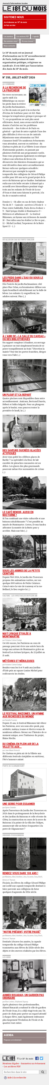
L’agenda (35, 36)
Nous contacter (9, 46)
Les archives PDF (22, 36)
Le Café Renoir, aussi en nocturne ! (18, 513)
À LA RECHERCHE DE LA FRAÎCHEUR (14, 89)
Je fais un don (9, 25)
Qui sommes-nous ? (11, 41)
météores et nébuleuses (18, 661)
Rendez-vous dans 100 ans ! (20, 873)
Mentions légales (11, 1063)
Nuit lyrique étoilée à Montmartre (17, 635)
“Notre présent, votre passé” (22, 932)
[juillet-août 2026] (37, 94)
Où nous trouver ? (28, 41)
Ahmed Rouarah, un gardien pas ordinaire (23, 996)
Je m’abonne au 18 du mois (15, 22)
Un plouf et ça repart (17, 394)
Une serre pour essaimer (19, 804)
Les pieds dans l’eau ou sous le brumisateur (23, 279)
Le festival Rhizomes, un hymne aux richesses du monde (23, 715)
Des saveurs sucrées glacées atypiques (22, 452)
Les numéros (8, 36)
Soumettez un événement (33, 1063)
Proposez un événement (12, 1040)
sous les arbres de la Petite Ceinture (21, 572)
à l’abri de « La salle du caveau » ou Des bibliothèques (24, 338)
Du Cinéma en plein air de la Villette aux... (21, 745)
